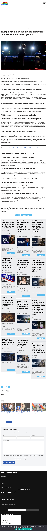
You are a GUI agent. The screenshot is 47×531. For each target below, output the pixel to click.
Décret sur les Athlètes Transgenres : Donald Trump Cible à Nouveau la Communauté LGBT (7, 412)
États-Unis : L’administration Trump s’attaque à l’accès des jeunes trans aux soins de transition (38, 412)
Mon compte (3, 476)
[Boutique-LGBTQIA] (4, 3)
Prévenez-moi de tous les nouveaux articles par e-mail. (15, 459)
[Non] (45, 528)
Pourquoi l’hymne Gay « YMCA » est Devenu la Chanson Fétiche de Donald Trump (23, 147)
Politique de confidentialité (27, 529)
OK (16, 529)
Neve (18, 489)
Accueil (2, 28)
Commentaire (6, 440)
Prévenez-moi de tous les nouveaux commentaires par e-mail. (16, 457)
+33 (3, 483)
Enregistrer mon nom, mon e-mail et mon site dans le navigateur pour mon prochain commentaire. (23, 455)
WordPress (27, 489)
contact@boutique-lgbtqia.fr (6, 487)
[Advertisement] (23, 16)
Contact (2, 479)
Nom (4, 435)
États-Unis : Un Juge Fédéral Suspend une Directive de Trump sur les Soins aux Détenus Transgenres (23, 412)
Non (19, 529)
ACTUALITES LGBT (12, 36)
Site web (33, 435)
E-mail (18, 435)
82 (11, 386)
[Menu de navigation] (44, 3)
